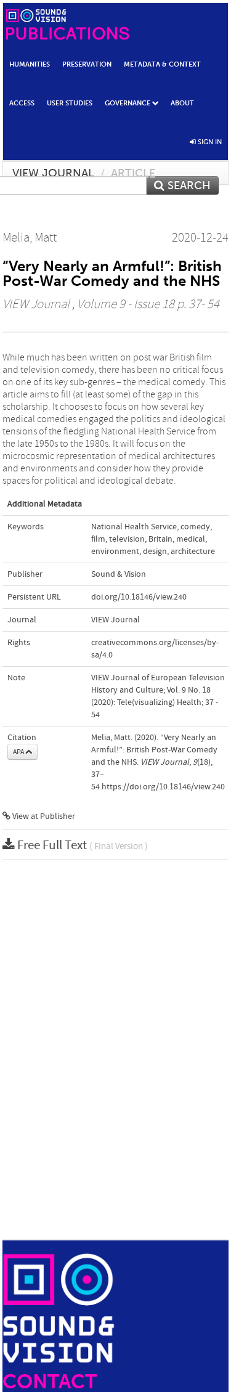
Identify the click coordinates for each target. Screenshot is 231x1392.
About (182, 103)
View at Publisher (42, 816)
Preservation (86, 64)
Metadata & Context (162, 64)
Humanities (29, 64)
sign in (209, 141)
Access (21, 103)
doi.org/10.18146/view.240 (139, 597)
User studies (69, 103)
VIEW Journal (53, 173)
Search (187, 185)
